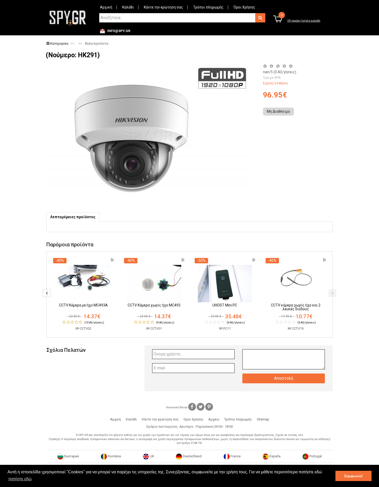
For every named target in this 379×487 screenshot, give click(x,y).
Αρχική (106, 7)
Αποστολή (283, 378)
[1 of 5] (265, 66)
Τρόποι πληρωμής (208, 7)
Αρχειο (213, 419)
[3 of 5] (278, 66)
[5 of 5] (291, 66)
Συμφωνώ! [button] (353, 476)
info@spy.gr (118, 31)
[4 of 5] (284, 66)
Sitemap (263, 419)
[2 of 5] (271, 66)
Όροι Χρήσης (244, 7)
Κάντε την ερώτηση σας (163, 7)
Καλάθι (128, 7)
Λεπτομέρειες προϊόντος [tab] (72, 217)
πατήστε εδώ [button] (20, 479)
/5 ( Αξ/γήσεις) (279, 72)
